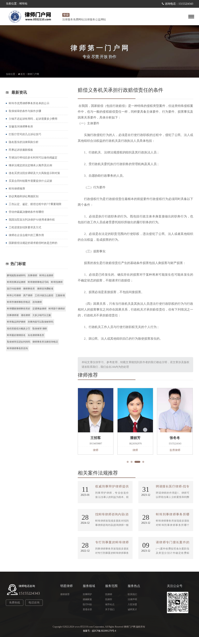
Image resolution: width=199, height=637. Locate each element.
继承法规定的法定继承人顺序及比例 (30, 165)
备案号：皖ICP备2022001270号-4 (99, 630)
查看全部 (87, 609)
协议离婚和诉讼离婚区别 (23, 196)
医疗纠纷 (87, 604)
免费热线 (14, 602)
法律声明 (132, 599)
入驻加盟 (132, 604)
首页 (22, 74)
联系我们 (132, 594)
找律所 (108, 599)
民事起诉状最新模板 (21, 149)
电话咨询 (34, 602)
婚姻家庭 (87, 599)
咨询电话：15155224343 (179, 3)
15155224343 (29, 593)
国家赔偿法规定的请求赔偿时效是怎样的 (33, 242)
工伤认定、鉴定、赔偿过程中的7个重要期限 (35, 204)
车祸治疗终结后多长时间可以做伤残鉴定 (33, 157)
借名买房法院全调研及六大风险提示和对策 (34, 173)
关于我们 (109, 609)
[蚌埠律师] (33, 16)
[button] (128, 462)
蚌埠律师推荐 (17, 188)
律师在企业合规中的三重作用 (26, 235)
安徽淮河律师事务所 (21, 126)
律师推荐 (65, 594)
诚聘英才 (132, 609)
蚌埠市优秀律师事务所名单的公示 (29, 103)
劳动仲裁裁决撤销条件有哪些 (26, 211)
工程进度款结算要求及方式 (25, 227)
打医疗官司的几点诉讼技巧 (25, 134)
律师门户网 (33, 74)
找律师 (108, 594)
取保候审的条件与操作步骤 (25, 111)
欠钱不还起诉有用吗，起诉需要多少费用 (33, 118)
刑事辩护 (87, 594)
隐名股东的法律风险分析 (23, 142)
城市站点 (109, 604)
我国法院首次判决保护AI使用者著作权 (32, 219)
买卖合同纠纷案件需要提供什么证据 (30, 180)
